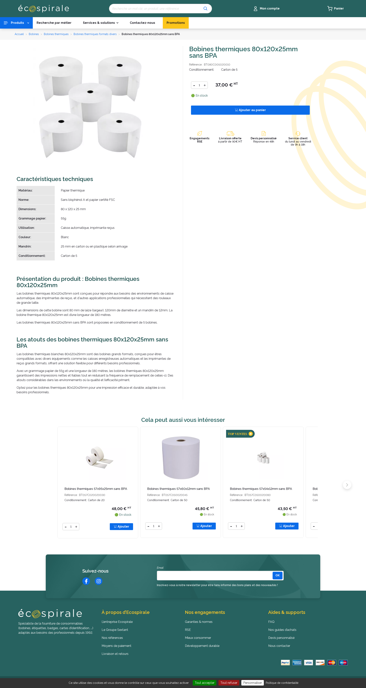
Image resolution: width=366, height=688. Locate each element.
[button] (100, 23)
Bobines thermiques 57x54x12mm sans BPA (261, 489)
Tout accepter (204, 683)
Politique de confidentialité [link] (282, 682)
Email (160, 567)
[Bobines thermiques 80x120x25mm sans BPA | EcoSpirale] (90, 105)
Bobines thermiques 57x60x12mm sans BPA (178, 489)
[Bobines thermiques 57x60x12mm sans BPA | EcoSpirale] (180, 457)
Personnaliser (252, 683)
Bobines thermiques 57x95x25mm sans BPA (95, 489)
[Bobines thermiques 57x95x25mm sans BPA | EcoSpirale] (98, 457)
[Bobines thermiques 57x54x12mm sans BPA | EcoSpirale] (263, 457)
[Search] (205, 8)
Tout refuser (228, 683)
